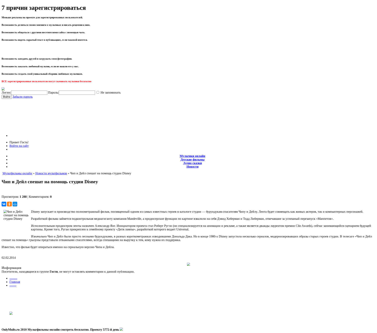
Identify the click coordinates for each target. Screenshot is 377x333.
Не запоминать (110, 92)
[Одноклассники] (9, 204)
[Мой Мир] (15, 204)
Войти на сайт (19, 145)
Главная (14, 281)
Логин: (6, 92)
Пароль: (53, 92)
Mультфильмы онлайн (17, 173)
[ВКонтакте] (4, 204)
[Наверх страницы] (121, 329)
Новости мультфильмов (51, 173)
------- (12, 285)
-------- (13, 278)
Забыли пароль (23, 96)
